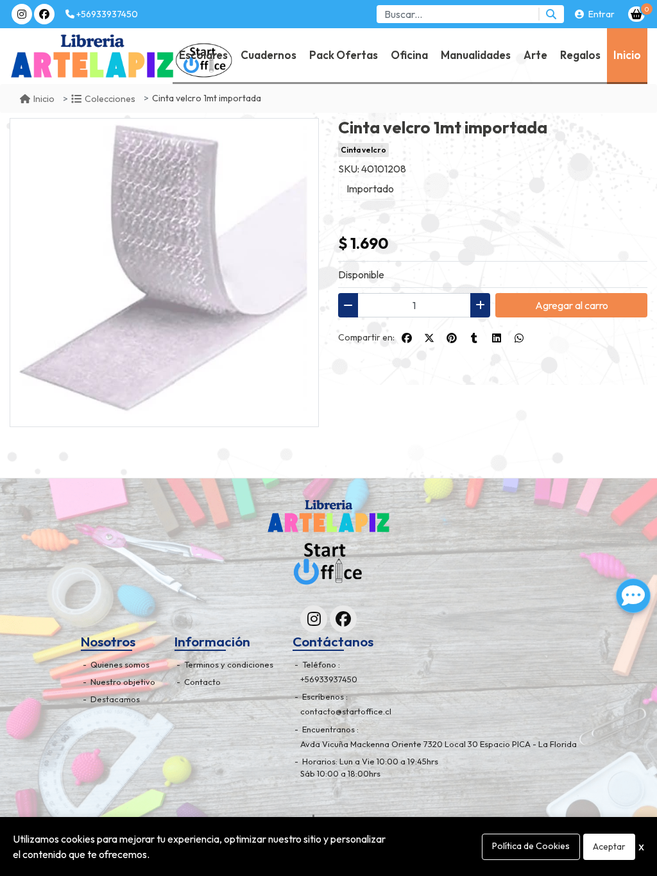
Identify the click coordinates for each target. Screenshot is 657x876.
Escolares (203, 55)
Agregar (571, 305)
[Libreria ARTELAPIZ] (45, 56)
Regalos (580, 55)
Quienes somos (119, 664)
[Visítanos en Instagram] (313, 618)
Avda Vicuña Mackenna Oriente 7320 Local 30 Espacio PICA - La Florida (438, 744)
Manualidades (476, 55)
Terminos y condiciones (227, 664)
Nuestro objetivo (122, 682)
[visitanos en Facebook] (44, 14)
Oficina (409, 55)
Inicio (627, 55)
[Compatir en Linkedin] (496, 338)
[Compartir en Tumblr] (474, 338)
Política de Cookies (531, 846)
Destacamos (114, 699)
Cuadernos (268, 55)
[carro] (636, 14)
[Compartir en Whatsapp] (519, 338)
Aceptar (609, 846)
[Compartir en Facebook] (407, 338)
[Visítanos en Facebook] (343, 618)
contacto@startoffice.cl (345, 711)
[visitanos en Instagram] (22, 14)
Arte (535, 55)
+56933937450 (106, 14)
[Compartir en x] (429, 338)
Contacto (201, 682)
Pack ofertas (343, 55)
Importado (370, 188)
